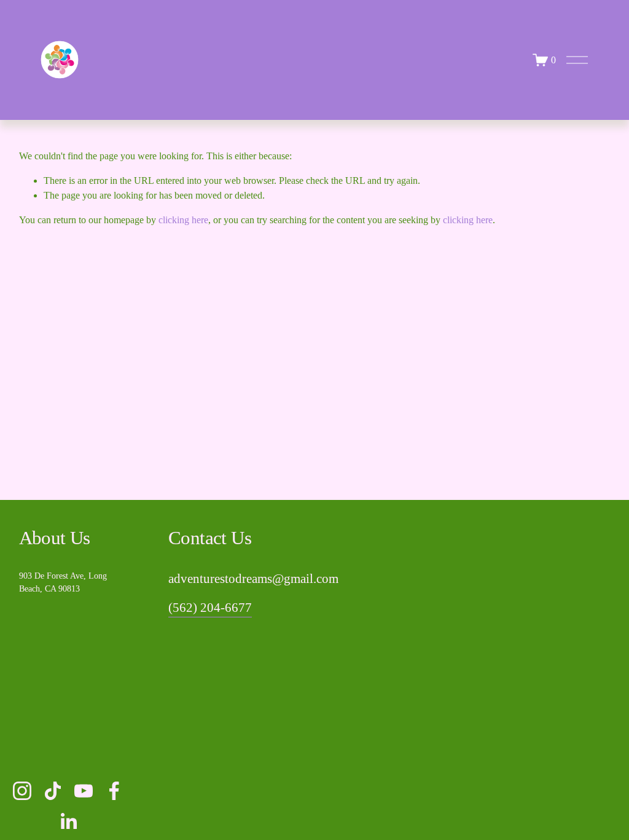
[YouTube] (83, 791)
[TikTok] (53, 791)
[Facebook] (114, 791)
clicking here (183, 220)
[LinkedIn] (68, 821)
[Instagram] (22, 791)
